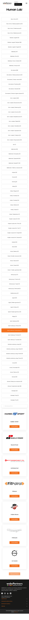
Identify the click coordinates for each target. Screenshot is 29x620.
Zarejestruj (18, 4)
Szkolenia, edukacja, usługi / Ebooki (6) (14, 353)
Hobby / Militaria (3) (14, 205)
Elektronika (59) (14, 149)
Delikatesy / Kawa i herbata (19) (14, 61)
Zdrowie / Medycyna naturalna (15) (14, 381)
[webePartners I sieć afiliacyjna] (7, 3)
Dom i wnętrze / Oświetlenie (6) (14, 126)
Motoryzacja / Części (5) (14, 284)
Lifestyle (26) (14, 242)
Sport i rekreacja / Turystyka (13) (14, 339)
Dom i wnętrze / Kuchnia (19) (14, 112)
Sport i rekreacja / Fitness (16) (14, 325)
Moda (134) (14, 246)
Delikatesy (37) (14, 51)
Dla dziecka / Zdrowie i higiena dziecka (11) (14, 93)
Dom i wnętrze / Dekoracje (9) (14, 107)
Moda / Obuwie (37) (14, 260)
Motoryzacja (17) (14, 274)
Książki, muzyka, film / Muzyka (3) (15, 237)
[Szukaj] (4, 406)
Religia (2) (14, 316)
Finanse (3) (14, 177)
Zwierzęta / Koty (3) (14, 395)
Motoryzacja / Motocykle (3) (14, 288)
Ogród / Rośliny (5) (14, 307)
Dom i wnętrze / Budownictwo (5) (14, 102)
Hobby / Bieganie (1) (14, 191)
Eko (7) (14, 144)
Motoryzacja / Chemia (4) (14, 279)
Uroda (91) (14, 362)
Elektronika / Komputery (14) (14, 153)
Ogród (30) (14, 297)
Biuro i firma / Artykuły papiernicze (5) (15, 23)
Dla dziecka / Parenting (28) (14, 84)
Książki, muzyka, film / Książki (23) (15, 232)
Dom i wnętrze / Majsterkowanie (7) (14, 116)
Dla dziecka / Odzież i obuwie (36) (14, 79)
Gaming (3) (14, 181)
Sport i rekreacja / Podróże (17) (14, 335)
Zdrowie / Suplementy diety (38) (14, 386)
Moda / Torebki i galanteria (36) (14, 270)
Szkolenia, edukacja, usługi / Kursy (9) (14, 358)
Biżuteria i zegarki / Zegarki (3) (14, 47)
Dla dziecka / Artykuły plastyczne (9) (14, 74)
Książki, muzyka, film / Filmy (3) (14, 223)
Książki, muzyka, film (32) (14, 218)
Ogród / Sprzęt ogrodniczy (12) (14, 311)
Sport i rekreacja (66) (14, 321)
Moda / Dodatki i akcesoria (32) (14, 256)
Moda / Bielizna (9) (14, 251)
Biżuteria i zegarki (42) (14, 37)
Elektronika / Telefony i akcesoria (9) (14, 167)
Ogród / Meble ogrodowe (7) (14, 302)
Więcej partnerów (14, 574)
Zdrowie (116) (14, 376)
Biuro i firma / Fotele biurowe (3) (14, 28)
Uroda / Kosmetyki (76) (14, 367)
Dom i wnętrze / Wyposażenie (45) (14, 139)
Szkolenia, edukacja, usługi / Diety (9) (15, 349)
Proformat (16, 611)
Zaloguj (16, 2)
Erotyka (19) (14, 172)
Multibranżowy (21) (14, 293)
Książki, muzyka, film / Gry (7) (14, 228)
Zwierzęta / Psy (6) (14, 400)
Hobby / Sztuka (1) (14, 209)
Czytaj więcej (14, 426)
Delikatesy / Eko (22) (14, 56)
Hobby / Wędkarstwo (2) (14, 214)
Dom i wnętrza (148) (14, 98)
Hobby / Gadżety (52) (14, 200)
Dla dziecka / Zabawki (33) (14, 88)
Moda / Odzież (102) (14, 265)
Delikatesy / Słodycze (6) (14, 65)
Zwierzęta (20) (15, 390)
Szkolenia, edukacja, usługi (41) (14, 344)
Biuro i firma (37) (14, 19)
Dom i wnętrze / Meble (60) (14, 121)
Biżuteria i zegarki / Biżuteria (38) (14, 42)
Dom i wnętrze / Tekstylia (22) (14, 135)
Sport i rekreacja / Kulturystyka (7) (14, 330)
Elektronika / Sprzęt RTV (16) (14, 163)
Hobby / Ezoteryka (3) (14, 195)
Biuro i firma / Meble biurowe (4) (14, 33)
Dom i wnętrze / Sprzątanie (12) (14, 130)
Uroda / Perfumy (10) (14, 372)
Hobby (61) (14, 186)
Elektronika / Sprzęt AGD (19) (14, 158)
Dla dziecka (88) (14, 70)
